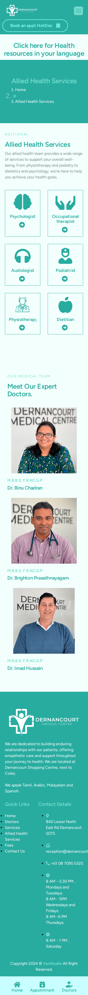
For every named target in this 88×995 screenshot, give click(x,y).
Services (12, 827)
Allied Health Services (16, 836)
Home (20, 89)
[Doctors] (69, 984)
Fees (9, 845)
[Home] (17, 984)
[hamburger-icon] (78, 10)
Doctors (12, 821)
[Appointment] (42, 984)
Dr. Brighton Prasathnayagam (38, 578)
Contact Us (15, 851)
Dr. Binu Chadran (25, 488)
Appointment (42, 990)
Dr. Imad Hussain (25, 668)
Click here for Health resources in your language (44, 49)
